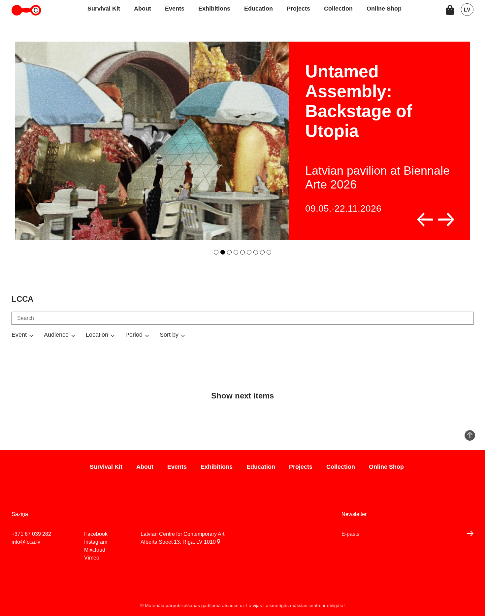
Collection (338, 8)
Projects (298, 8)
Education (258, 8)
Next (446, 219)
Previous (425, 219)
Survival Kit (103, 8)
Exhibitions (214, 8)
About (142, 8)
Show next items (242, 395)
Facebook (96, 534)
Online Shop (384, 8)
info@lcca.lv (26, 542)
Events (174, 8)
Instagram (95, 542)
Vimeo (91, 558)
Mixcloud (94, 550)
